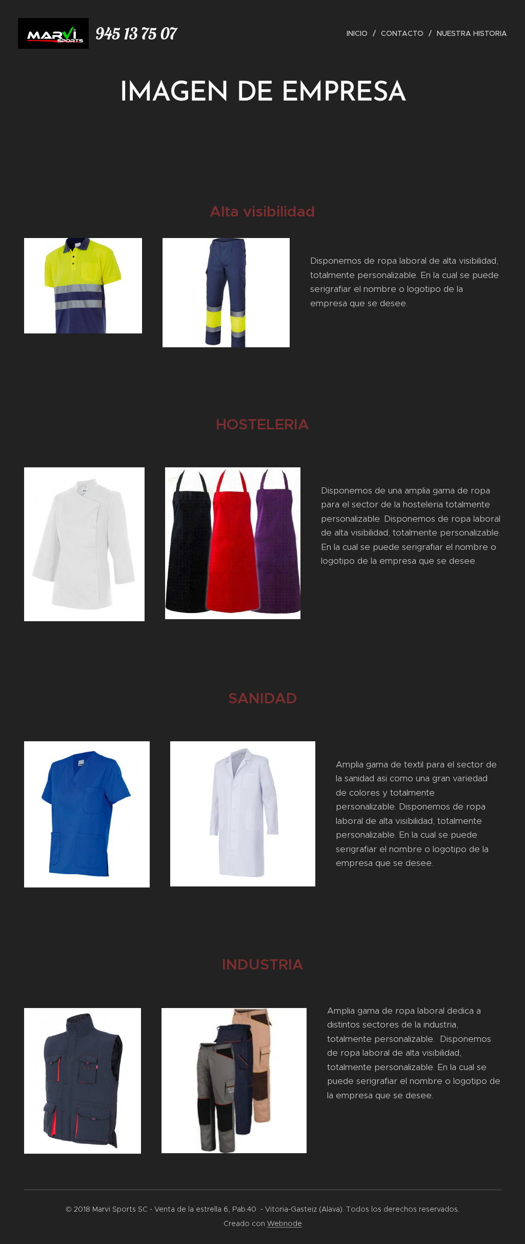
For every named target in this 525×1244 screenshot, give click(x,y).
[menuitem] (360, 33)
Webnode (284, 1223)
